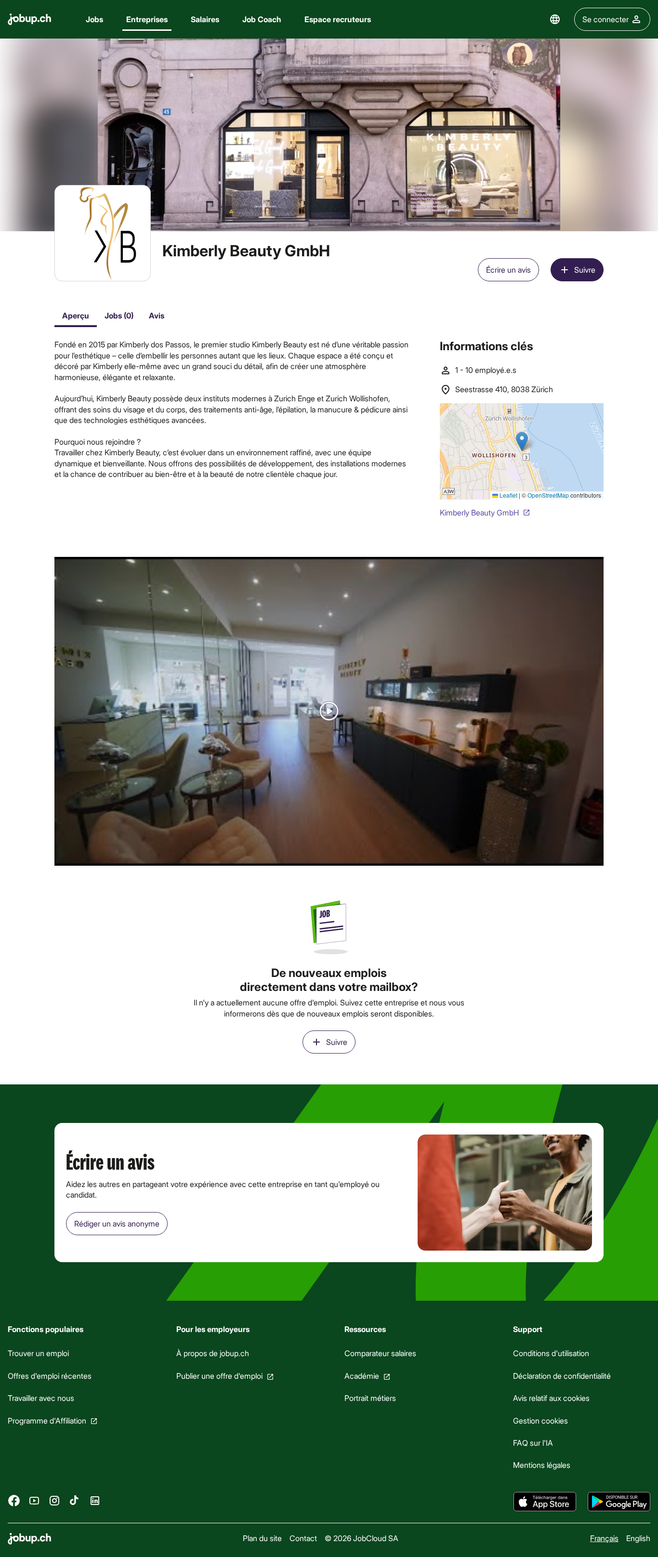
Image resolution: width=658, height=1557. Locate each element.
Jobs (94, 19)
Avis (156, 315)
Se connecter (605, 19)
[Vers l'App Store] (544, 1501)
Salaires (205, 19)
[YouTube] (34, 1500)
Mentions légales (541, 1465)
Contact (303, 1538)
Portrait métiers (370, 1397)
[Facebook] (14, 1500)
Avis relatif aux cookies (551, 1397)
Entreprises (147, 19)
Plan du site (262, 1538)
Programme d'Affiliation (47, 1420)
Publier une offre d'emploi (219, 1375)
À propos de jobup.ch (212, 1353)
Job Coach (261, 19)
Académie (361, 1375)
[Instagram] (54, 1500)
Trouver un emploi (38, 1353)
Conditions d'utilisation (551, 1353)
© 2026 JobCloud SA (361, 1538)
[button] (329, 711)
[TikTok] (74, 1500)
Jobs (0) (119, 315)
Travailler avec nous (41, 1397)
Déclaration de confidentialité (562, 1375)
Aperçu (75, 315)
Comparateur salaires (380, 1353)
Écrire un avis (508, 269)
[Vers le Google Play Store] (619, 1501)
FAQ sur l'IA (533, 1442)
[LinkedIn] (95, 1500)
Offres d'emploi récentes (50, 1375)
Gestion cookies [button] (540, 1420)
